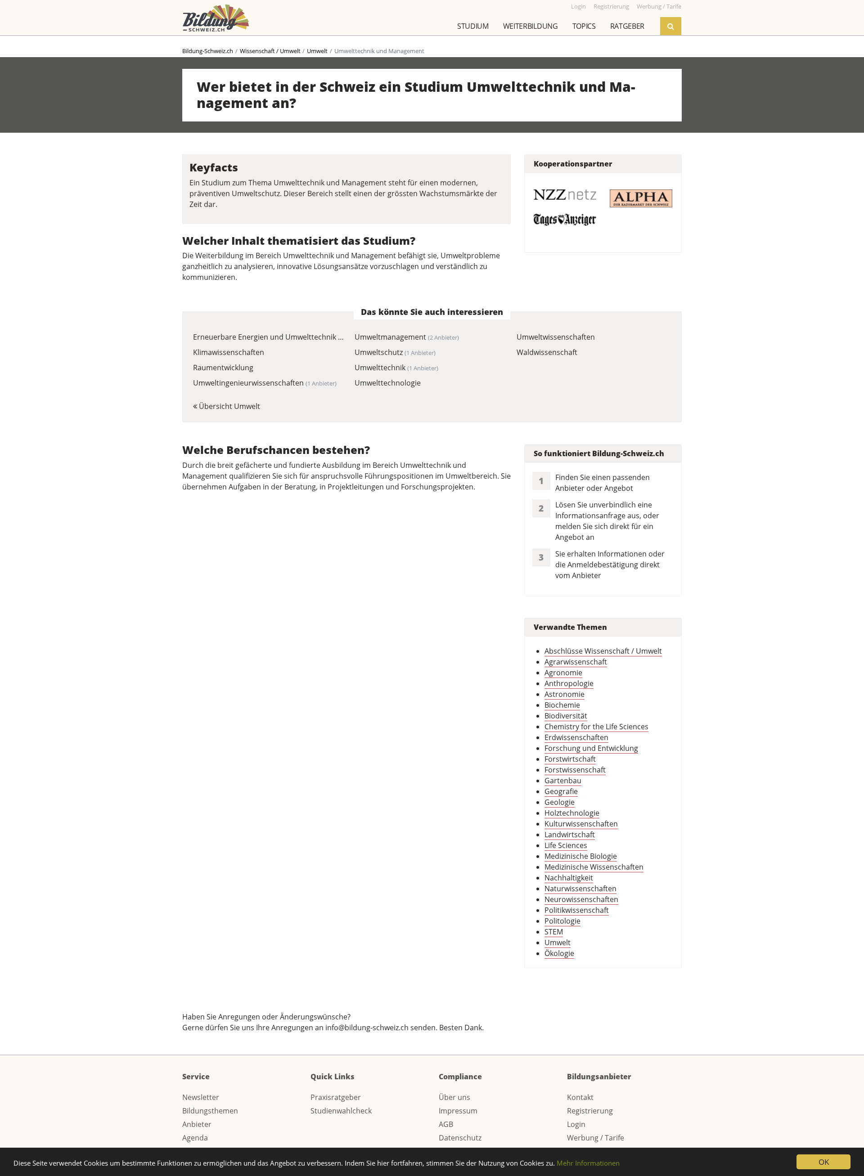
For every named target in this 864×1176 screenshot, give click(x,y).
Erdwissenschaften (576, 737)
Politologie (562, 921)
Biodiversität (565, 716)
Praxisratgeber (335, 1097)
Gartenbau (562, 780)
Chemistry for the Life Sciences (596, 727)
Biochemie (562, 705)
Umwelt (317, 51)
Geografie (561, 791)
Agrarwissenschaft (575, 662)
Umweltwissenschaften (556, 337)
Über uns (454, 1097)
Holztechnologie (571, 813)
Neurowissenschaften (581, 899)
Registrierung (590, 1111)
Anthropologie (569, 683)
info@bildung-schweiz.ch (367, 1027)
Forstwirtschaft (570, 759)
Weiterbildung (530, 26)
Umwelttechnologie (388, 383)
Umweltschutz (395, 352)
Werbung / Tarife (595, 1138)
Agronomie (563, 673)
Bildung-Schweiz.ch (207, 51)
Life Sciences (565, 845)
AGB (446, 1124)
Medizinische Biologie (580, 856)
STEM (553, 932)
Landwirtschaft (569, 834)
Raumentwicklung (223, 368)
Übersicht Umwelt (228, 406)
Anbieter (197, 1124)
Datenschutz (460, 1138)
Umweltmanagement (407, 337)
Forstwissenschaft (575, 770)
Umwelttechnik (396, 368)
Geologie (559, 802)
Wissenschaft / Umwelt (270, 51)
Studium (473, 26)
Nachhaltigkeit (568, 878)
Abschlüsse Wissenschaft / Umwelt (603, 651)
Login (576, 1124)
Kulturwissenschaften (581, 824)
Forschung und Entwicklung (591, 748)
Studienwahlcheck (341, 1111)
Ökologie (559, 953)
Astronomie (564, 694)
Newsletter (200, 1097)
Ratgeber (627, 26)
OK (824, 1162)
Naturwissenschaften (580, 888)
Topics (584, 26)
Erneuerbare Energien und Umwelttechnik (269, 337)
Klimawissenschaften (228, 352)
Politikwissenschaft (576, 910)
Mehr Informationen (588, 1162)
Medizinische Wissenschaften (594, 867)
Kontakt (580, 1097)
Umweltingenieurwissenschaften (265, 383)
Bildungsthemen (210, 1111)
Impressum (458, 1111)
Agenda (195, 1138)
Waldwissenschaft (547, 352)
